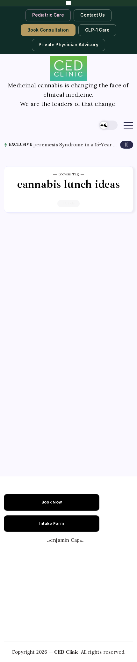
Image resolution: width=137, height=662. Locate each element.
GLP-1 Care (97, 30)
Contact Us (92, 15)
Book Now (51, 502)
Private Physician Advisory (68, 44)
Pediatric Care (48, 15)
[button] (108, 125)
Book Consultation (48, 30)
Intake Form (51, 523)
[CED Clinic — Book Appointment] (68, 3)
